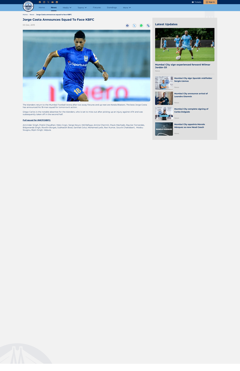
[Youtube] (52, 2)
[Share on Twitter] (134, 26)
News (157, 71)
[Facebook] (40, 2)
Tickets (197, 2)
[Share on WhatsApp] (141, 26)
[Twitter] (48, 2)
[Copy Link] (148, 26)
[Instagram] (44, 2)
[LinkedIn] (57, 2)
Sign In (212, 2)
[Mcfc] (28, 6)
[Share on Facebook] (127, 26)
